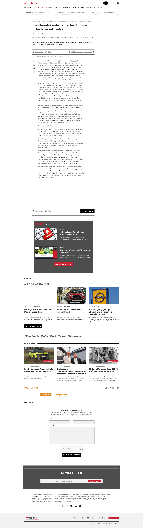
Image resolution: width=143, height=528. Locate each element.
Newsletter (89, 3)
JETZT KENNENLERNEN (63, 264)
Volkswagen (65, 85)
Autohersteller (51, 21)
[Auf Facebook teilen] (33, 61)
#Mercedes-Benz (100, 366)
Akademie (89, 7)
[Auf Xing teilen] (34, 72)
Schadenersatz (42, 63)
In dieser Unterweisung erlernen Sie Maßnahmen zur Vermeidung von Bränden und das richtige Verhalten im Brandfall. (74, 239)
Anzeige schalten (61, 395)
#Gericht (44, 336)
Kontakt (102, 518)
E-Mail (50, 419)
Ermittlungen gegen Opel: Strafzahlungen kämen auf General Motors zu (100, 311)
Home (34, 21)
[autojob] (112, 388)
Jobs (100, 3)
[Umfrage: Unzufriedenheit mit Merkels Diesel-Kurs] (39, 295)
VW (59, 61)
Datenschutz (104, 523)
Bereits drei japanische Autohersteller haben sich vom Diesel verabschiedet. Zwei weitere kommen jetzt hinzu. (70, 318)
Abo (106, 3)
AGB (99, 523)
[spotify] (80, 505)
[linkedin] (76, 505)
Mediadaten (91, 518)
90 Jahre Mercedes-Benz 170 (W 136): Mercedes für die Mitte (103, 370)
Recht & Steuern (78, 7)
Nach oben (114, 510)
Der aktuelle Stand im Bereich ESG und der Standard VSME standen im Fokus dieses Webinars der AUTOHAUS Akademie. (75, 256)
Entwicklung (51, 114)
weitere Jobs (46, 394)
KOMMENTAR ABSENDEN (71, 455)
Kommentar (52, 426)
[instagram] (67, 505)
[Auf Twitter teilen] (34, 64)
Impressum (93, 523)
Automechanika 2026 (53, 7)
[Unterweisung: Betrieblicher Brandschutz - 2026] (46, 234)
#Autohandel (67, 366)
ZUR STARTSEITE (87, 211)
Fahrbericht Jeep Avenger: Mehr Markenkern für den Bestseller (38, 370)
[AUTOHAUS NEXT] (42, 224)
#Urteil (53, 336)
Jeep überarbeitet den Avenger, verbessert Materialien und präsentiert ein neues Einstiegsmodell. (39, 377)
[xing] (71, 505)
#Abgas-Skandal (36, 284)
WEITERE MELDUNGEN (33, 326)
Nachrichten (39, 7)
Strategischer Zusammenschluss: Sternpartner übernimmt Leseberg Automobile (71, 371)
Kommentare (39, 52)
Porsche (74, 61)
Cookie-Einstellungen (114, 523)
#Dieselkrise (67, 306)
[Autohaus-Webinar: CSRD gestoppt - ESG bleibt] (46, 252)
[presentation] (117, 14)
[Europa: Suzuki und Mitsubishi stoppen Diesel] (71, 295)
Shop (95, 3)
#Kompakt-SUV (35, 366)
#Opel (97, 306)
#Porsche (61, 336)
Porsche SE (70, 71)
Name (74, 419)
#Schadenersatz (74, 336)
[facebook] (62, 505)
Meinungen (66, 7)
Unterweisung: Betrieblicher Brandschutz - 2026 (72, 233)
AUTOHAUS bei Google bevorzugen (81, 52)
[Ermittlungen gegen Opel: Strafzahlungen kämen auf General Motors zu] (104, 295)
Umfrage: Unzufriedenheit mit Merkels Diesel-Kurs (37, 310)
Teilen (49, 52)
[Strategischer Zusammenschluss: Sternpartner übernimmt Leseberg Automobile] (71, 355)
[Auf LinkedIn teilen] (34, 68)
